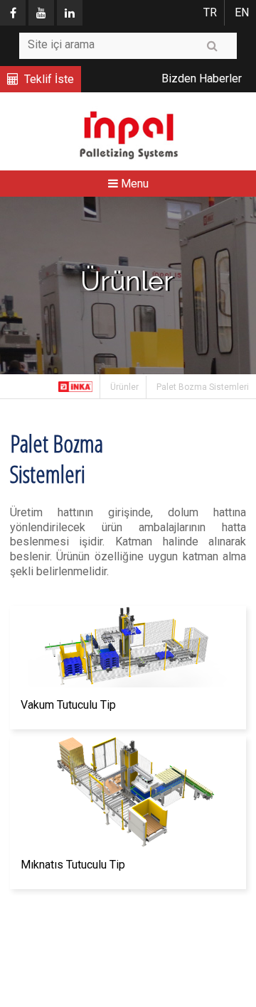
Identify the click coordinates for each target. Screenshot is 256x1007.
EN (242, 12)
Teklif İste (49, 79)
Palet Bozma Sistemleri (202, 387)
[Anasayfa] (75, 386)
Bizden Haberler (201, 78)
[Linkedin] (69, 13)
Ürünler (124, 387)
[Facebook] (13, 13)
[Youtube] (41, 13)
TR (210, 12)
